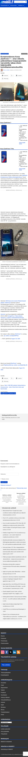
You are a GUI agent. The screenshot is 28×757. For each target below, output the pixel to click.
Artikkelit (20, 5)
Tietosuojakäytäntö (5, 672)
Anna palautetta (5, 731)
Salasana (3, 474)
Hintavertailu (13, 5)
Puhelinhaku (4, 640)
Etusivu (3, 636)
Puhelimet (3, 638)
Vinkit (2, 685)
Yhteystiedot (4, 734)
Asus (2, 393)
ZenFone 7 (6, 393)
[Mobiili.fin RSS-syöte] (18, 652)
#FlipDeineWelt (8, 365)
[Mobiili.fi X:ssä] (10, 652)
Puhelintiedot (4, 5)
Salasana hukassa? (6, 485)
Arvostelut (3, 682)
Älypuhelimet (3, 53)
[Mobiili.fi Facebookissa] (6, 652)
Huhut (7, 53)
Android (3, 702)
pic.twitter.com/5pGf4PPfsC (11, 335)
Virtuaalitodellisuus (6, 700)
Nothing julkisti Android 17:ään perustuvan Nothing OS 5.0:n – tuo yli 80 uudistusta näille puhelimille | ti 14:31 (14, 599)
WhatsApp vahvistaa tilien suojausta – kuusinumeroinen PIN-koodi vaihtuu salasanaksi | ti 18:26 (14, 566)
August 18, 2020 (15, 338)
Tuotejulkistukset (5, 712)
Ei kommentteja (24, 53)
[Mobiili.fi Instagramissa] (2, 652)
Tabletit (3, 690)
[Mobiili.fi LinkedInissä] (14, 652)
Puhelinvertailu (5, 643)
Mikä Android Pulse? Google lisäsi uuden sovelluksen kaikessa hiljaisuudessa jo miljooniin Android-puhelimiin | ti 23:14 (14, 513)
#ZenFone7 (18, 334)
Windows (3, 707)
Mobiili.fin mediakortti (6, 741)
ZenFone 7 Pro (12, 393)
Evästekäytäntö (5, 675)
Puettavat (3, 692)
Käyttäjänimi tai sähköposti (8, 466)
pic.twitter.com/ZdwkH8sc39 (19, 365)
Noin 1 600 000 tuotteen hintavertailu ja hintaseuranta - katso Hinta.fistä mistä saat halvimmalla (13, 387)
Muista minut (5, 479)
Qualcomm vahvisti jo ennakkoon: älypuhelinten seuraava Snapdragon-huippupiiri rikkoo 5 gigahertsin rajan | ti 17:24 (14, 579)
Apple (2, 704)
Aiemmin (3, 314)
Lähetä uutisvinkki (5, 729)
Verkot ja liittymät (5, 697)
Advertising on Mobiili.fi (7, 749)
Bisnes (2, 709)
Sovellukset (4, 695)
